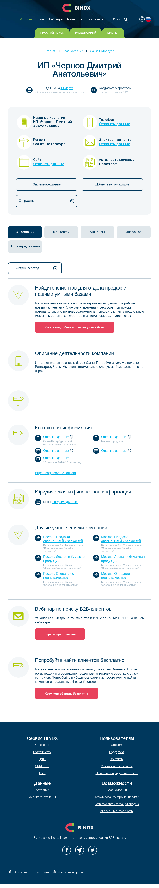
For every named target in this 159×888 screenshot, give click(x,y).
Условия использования (117, 766)
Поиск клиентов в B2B (42, 797)
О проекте (42, 745)
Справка (117, 745)
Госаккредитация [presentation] (25, 246)
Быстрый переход (27, 268)
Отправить (26, 201)
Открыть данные (114, 124)
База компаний (73, 51)
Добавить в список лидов (112, 184)
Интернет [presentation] (134, 232)
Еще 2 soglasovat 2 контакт (55, 473)
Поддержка (116, 752)
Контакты (116, 759)
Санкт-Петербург (102, 51)
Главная (50, 51)
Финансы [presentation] (97, 232)
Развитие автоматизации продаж (117, 804)
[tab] (25, 232)
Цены (42, 759)
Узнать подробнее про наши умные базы (75, 327)
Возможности (42, 752)
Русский (148, 19)
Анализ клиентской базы (116, 811)
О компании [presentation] (25, 232)
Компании (42, 790)
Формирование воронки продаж (117, 797)
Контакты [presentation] (61, 232)
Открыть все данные (46, 184)
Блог (42, 773)
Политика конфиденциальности (117, 773)
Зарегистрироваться (60, 634)
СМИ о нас (42, 766)
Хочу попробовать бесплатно (66, 693)
